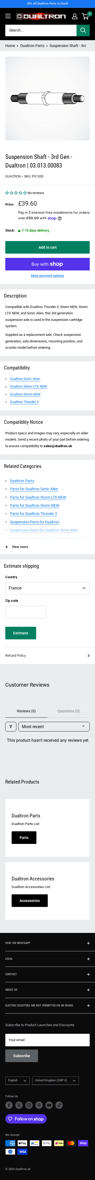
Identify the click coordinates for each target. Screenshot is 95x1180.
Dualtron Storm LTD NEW (28, 386)
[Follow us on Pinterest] (39, 1105)
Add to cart (48, 247)
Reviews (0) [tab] (26, 711)
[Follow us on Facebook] (9, 1105)
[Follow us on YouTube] (49, 1105)
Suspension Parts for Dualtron (34, 522)
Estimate (20, 633)
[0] (85, 16)
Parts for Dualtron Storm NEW (34, 505)
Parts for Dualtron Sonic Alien (34, 489)
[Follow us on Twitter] (19, 1105)
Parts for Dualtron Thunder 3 (33, 513)
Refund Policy (15, 655)
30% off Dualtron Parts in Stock (47, 3)
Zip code (11, 601)
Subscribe (21, 1056)
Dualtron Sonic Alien (25, 379)
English (13, 1080)
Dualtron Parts (32, 46)
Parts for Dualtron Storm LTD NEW (38, 497)
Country (11, 577)
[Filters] (10, 727)
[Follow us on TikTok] (59, 1105)
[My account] (74, 16)
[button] (16, 193)
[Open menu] (8, 16)
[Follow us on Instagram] (29, 1105)
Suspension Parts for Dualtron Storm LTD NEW (48, 538)
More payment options (47, 276)
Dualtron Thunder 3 (24, 402)
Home (10, 46)
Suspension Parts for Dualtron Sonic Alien (44, 530)
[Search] (83, 30)
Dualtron (13, 176)
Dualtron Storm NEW (25, 394)
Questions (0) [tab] (69, 711)
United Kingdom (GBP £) (51, 1080)
